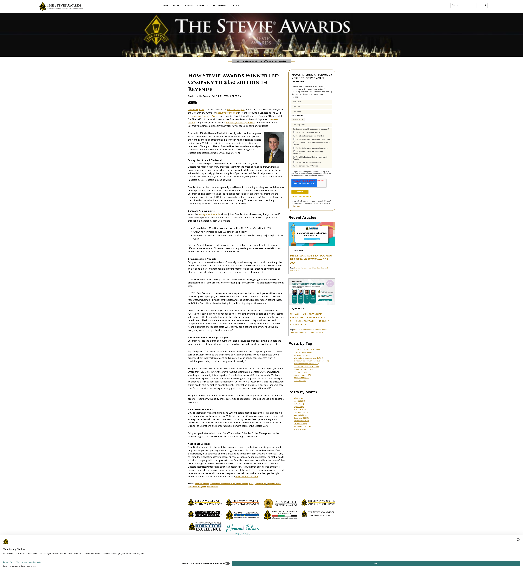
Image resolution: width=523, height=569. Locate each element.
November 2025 (301, 420)
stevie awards (242, 484)
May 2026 (299, 404)
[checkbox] (312, 149)
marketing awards (303, 369)
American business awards (307, 349)
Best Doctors (212, 487)
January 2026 (300, 415)
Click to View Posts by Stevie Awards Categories (262, 61)
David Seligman (199, 487)
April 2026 (299, 406)
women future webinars (314, 332)
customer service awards (306, 363)
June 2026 (299, 401)
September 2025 (302, 426)
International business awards (222, 484)
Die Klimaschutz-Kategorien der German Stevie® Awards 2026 (311, 259)
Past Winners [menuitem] (219, 5)
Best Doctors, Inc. (235, 109)
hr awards (300, 380)
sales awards (301, 377)
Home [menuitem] (165, 5)
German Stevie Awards (302, 268)
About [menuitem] (176, 5)
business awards (202, 484)
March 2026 (299, 409)
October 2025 (300, 423)
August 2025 (300, 429)
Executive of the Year (227, 112)
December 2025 (301, 418)
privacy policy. (297, 206)
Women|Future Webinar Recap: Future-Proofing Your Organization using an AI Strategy (311, 319)
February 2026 (301, 412)
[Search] (485, 5)
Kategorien (316, 268)
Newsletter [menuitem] (203, 5)
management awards (209, 214)
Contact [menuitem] (235, 5)
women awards (302, 375)
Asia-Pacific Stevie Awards (306, 366)
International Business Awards (203, 116)
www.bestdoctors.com (246, 476)
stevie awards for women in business (307, 330)
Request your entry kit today (240, 122)
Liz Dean (203, 96)
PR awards (300, 372)
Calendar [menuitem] (188, 5)
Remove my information (301, 197)
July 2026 (298, 398)
